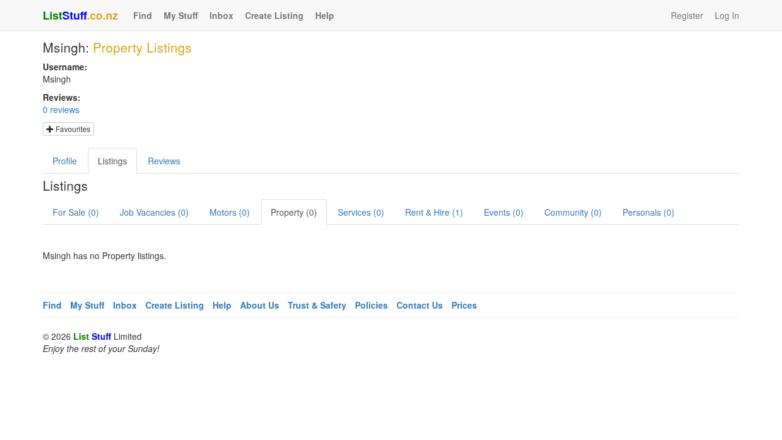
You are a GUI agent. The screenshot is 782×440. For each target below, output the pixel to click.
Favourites (72, 128)
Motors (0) (230, 212)
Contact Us (419, 305)
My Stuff (181, 15)
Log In (727, 15)
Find (142, 15)
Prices (464, 305)
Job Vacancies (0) (154, 212)
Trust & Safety (317, 305)
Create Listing (274, 15)
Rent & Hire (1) (434, 212)
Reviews (164, 161)
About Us (259, 305)
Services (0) (361, 212)
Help (324, 15)
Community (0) (573, 212)
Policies (371, 305)
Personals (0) (648, 212)
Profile (65, 161)
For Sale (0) (76, 212)
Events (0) (504, 212)
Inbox (221, 15)
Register (687, 15)
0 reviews (61, 109)
